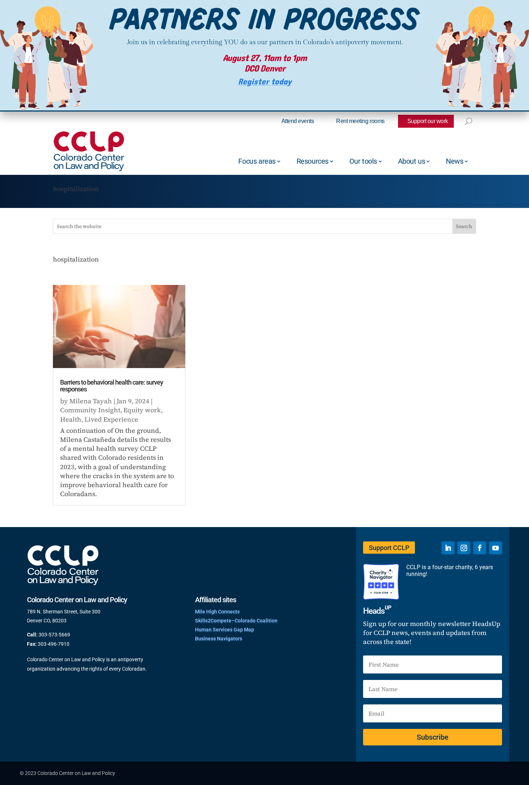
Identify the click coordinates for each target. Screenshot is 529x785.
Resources (313, 161)
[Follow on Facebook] (479, 547)
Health (70, 419)
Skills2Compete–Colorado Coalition (236, 620)
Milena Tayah (90, 400)
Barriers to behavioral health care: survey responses (111, 385)
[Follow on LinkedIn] (448, 547)
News (454, 161)
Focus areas (257, 161)
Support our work (427, 121)
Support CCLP (389, 548)
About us (411, 161)
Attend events (297, 121)
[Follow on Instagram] (463, 547)
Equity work (142, 409)
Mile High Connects (217, 611)
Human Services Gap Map (224, 629)
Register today (264, 82)
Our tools (363, 161)
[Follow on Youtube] (495, 547)
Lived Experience (111, 419)
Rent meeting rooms (360, 121)
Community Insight (90, 409)
